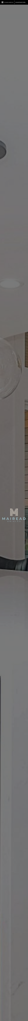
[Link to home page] (9, 2)
